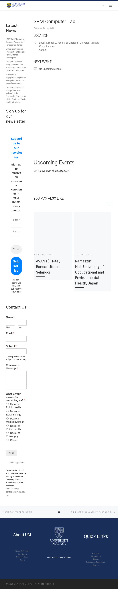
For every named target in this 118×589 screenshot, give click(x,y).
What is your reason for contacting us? (15, 397)
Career (22, 560)
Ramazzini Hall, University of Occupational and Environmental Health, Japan (89, 272)
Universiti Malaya (23, 584)
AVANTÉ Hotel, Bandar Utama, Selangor (48, 266)
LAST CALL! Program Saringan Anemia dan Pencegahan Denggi (15, 42)
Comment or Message (13, 367)
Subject (11, 346)
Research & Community (96, 562)
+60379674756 (12, 489)
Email (10, 333)
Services (95, 565)
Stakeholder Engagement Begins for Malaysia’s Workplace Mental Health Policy (16, 79)
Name (10, 317)
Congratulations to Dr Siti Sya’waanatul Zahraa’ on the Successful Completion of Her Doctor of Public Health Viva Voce (16, 94)
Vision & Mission (22, 551)
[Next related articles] (109, 205)
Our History (22, 554)
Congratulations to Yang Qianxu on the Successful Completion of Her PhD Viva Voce (16, 66)
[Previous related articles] (103, 205)
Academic (96, 553)
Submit (11, 453)
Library (96, 559)
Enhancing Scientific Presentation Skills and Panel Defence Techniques (15, 53)
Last (20, 327)
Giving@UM (96, 556)
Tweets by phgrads (16, 462)
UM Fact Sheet (22, 557)
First (8, 327)
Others (13, 440)
